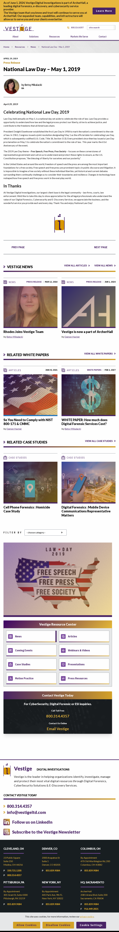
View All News (103, 265)
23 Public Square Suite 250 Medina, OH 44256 (13, 861)
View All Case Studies (99, 441)
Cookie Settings (91, 925)
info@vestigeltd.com (26, 812)
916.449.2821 (91, 908)
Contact (103, 36)
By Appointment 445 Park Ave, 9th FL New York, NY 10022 (52, 895)
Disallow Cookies (58, 925)
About (15, 36)
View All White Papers (98, 353)
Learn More (104, 11)
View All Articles (75, 265)
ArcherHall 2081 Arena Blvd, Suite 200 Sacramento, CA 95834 (94, 895)
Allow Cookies (27, 925)
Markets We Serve (79, 36)
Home (6, 47)
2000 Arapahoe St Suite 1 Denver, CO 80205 (51, 861)
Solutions (34, 36)
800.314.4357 (77, 27)
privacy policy (87, 916)
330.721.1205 (14, 870)
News (33, 47)
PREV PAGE (18, 247)
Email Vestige (58, 728)
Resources (54, 36)
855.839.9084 (53, 870)
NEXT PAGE (100, 247)
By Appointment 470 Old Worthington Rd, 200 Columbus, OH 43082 (95, 861)
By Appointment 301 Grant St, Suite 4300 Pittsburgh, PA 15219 (15, 895)
